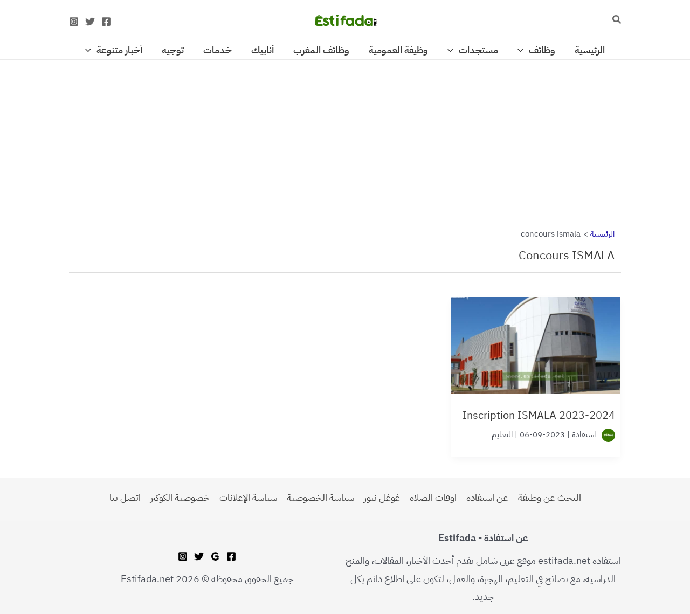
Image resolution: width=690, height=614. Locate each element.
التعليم (502, 434)
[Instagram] (74, 21)
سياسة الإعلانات (248, 497)
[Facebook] (106, 21)
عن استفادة (487, 497)
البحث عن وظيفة (549, 497)
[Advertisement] (345, 139)
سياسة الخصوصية (320, 497)
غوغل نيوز (382, 497)
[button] (616, 20)
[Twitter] (90, 21)
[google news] (215, 556)
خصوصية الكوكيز (180, 497)
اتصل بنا (125, 497)
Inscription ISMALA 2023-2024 (539, 415)
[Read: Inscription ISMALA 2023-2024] (535, 339)
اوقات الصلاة (433, 497)
